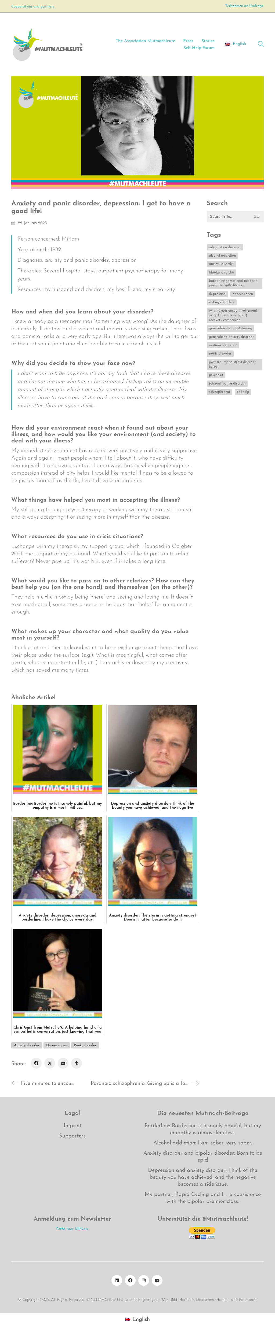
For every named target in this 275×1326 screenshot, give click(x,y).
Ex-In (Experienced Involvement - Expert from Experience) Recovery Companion (234, 315)
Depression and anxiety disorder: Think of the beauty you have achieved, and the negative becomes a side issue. (202, 1177)
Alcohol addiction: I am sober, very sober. (202, 1143)
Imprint (72, 1126)
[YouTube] (157, 1280)
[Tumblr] (76, 1063)
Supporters (72, 1136)
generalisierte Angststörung (230, 328)
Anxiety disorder (26, 1045)
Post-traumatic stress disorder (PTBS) (232, 364)
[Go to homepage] (47, 44)
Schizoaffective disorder (227, 383)
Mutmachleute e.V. (223, 345)
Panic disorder (85, 1045)
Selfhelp (243, 392)
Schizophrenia (219, 392)
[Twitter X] (49, 1063)
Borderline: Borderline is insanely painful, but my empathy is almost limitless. (202, 1129)
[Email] (63, 1063)
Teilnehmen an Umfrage (244, 6)
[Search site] (261, 45)
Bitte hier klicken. (72, 1229)
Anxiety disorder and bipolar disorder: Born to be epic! (202, 1157)
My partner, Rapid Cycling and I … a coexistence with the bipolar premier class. (203, 1198)
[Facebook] (36, 1063)
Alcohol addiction (222, 255)
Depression (217, 294)
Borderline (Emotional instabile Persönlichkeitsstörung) (233, 283)
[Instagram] (143, 1280)
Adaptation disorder (225, 247)
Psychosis (216, 375)
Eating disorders (221, 302)
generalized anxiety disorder (231, 337)
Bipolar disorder (221, 272)
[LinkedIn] (116, 1280)
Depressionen (56, 1045)
